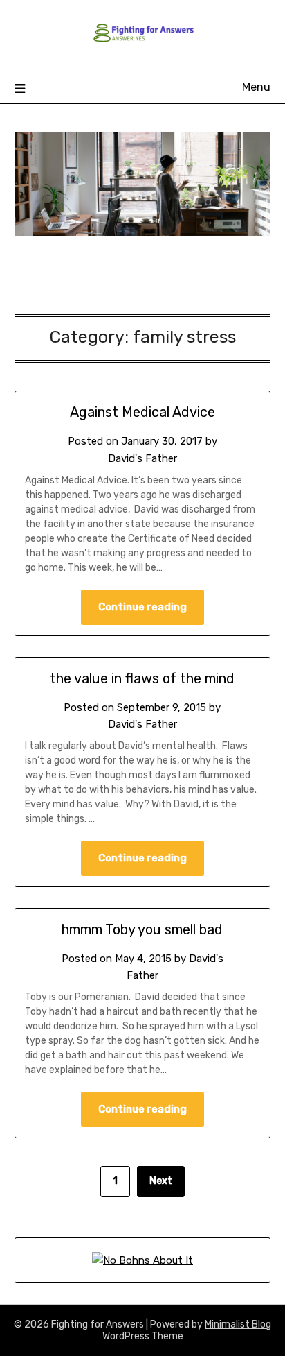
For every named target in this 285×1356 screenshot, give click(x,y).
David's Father (142, 458)
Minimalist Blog (238, 1324)
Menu (256, 87)
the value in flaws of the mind (142, 678)
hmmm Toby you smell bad (142, 929)
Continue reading (142, 607)
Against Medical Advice (142, 412)
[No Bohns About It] (142, 1260)
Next (160, 1181)
